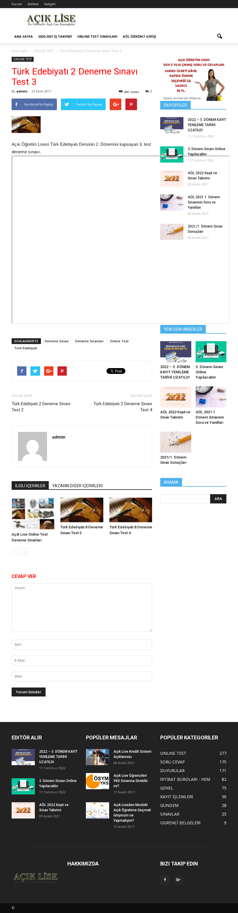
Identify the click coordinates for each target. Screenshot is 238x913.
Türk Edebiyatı (25, 348)
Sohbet (33, 4)
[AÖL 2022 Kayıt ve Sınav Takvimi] (171, 178)
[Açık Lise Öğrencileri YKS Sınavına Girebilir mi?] (97, 781)
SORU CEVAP (172, 762)
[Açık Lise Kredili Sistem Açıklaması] (97, 757)
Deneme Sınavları (89, 341)
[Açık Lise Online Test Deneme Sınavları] (33, 514)
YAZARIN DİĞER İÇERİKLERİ (77, 485)
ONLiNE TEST (22, 59)
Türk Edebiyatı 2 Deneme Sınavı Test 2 (41, 406)
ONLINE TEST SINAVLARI (97, 36)
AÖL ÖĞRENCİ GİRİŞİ (139, 36)
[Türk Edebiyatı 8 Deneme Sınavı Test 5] (81, 510)
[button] (219, 36)
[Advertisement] (158, 21)
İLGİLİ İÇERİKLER (30, 485)
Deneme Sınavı (57, 341)
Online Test (119, 341)
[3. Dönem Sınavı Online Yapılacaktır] (171, 154)
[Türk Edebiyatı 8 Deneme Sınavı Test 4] (130, 510)
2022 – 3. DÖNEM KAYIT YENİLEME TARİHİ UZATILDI (207, 125)
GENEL (166, 788)
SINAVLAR (169, 814)
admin (22, 91)
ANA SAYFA (23, 36)
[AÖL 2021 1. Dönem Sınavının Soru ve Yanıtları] (171, 202)
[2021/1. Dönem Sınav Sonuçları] (171, 232)
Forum (17, 4)
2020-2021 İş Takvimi (55, 36)
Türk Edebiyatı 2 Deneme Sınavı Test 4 (122, 406)
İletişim (49, 4)
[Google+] (178, 880)
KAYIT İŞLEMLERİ (176, 796)
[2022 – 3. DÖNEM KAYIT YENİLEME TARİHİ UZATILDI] (171, 125)
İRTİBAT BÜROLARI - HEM (185, 779)
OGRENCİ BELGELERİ (180, 822)
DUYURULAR (172, 770)
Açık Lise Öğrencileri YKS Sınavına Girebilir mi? (130, 781)
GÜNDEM (169, 805)
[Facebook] (165, 880)
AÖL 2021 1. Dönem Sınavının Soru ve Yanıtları (204, 202)
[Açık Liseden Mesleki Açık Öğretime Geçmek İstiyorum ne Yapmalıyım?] (97, 810)
